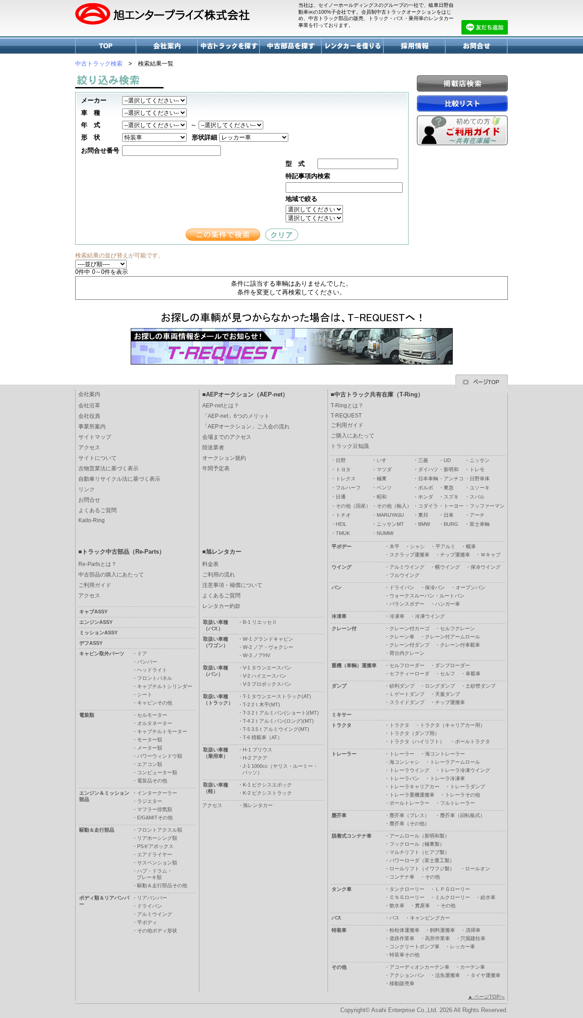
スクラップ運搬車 (409, 554)
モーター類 (149, 739)
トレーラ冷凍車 (447, 778)
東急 (449, 487)
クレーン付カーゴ (409, 628)
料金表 (210, 564)
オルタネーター (154, 723)
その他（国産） (353, 506)
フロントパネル (154, 678)
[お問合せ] (477, 51)
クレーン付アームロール (452, 636)
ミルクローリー (452, 897)
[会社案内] (167, 51)
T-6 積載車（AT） (262, 737)
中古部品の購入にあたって (111, 574)
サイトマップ (94, 437)
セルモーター (152, 715)
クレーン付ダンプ (409, 645)
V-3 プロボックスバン (267, 684)
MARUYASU (390, 515)
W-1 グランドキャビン (268, 639)
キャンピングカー (430, 917)
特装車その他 (404, 954)
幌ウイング (447, 567)
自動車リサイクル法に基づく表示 (119, 479)
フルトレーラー (457, 803)
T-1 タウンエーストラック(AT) (277, 696)
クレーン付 (344, 628)
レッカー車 (462, 946)
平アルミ (445, 546)
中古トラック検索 (99, 63)
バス (337, 917)
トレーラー (344, 753)
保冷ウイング (485, 567)
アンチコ (454, 478)
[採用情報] (415, 51)
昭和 (382, 496)
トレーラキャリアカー (414, 786)
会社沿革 (89, 405)
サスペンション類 (157, 862)
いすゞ (384, 460)
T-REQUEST (346, 415)
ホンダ (425, 496)
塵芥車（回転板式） (462, 815)
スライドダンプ (406, 702)
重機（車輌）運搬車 (354, 665)
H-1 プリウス (257, 749)
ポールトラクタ (472, 741)
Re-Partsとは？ (97, 564)
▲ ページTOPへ (486, 996)
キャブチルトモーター (162, 731)
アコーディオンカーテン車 (419, 967)
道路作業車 (401, 938)
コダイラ (428, 506)
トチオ (343, 515)
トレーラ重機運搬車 (412, 794)
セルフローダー (406, 665)
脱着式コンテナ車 (352, 835)
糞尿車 (422, 905)
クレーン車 (401, 636)
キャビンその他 (154, 702)
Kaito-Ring (91, 520)
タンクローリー (406, 889)
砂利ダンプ (401, 686)
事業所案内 (92, 426)
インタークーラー (157, 793)
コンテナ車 (401, 876)
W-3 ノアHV (256, 655)
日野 (341, 460)
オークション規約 (224, 458)
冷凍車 (339, 616)
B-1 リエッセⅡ (260, 622)
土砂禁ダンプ (480, 686)
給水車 (488, 897)
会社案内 (89, 394)
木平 (394, 546)
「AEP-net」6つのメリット (236, 416)
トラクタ (342, 725)
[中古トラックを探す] (229, 51)
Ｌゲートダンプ (406, 694)
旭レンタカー (258, 805)
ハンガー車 (447, 604)
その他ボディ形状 (157, 930)
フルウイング (404, 575)
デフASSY (90, 643)
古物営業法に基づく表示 (108, 468)
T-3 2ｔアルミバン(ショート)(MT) (281, 712)
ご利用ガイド (347, 425)
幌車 (471, 546)
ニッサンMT (390, 524)
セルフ (447, 673)
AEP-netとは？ (220, 405)
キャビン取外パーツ (101, 653)
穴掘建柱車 (473, 938)
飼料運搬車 (442, 930)
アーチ (477, 515)
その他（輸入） (394, 506)
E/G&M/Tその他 (155, 817)
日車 (449, 515)
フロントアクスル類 (159, 830)
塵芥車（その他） (409, 823)
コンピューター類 (157, 772)
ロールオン (477, 868)
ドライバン (401, 587)
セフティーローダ (409, 673)
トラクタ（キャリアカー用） (452, 725)
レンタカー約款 (221, 606)
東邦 (423, 515)
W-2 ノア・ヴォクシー (268, 647)
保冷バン (435, 587)
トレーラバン (404, 778)
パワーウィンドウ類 (159, 756)
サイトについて (97, 458)
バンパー (147, 661)
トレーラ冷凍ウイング (465, 770)
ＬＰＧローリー (452, 889)
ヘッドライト (152, 670)
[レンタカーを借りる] (353, 51)
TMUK (343, 533)
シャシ (417, 546)
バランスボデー (406, 604)
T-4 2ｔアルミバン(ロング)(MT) (278, 721)
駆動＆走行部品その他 (162, 885)
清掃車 (473, 930)
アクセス (89, 447)
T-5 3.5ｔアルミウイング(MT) (276, 729)
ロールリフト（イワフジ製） (422, 868)
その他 (432, 876)
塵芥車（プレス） (409, 815)
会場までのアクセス (226, 437)
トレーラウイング (409, 770)
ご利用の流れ (218, 574)
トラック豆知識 (350, 446)
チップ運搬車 (455, 554)
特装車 (339, 930)
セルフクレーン (457, 628)
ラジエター (149, 801)
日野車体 (480, 478)
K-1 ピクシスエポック (267, 784)
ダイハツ (428, 469)
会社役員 (89, 416)
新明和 (451, 469)
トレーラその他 (462, 794)
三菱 (423, 460)
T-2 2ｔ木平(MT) (261, 704)
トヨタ (343, 469)
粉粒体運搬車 (404, 930)
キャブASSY (93, 611)
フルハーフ (348, 487)
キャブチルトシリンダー (164, 686)
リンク (86, 489)
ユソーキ (480, 487)
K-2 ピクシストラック (267, 793)
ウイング (342, 567)
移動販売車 (401, 983)
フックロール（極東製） (417, 844)
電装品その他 (152, 780)
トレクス (346, 478)
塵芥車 (339, 815)
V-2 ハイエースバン (264, 676)
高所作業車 (437, 938)
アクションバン (406, 975)
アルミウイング (406, 567)
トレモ (477, 469)
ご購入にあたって (352, 435)
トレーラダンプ (467, 786)
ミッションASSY (98, 632)
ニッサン (480, 460)
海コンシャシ (404, 762)
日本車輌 (428, 478)
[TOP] (106, 51)
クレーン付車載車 (460, 645)
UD (447, 460)
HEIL (341, 524)
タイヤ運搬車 (485, 975)
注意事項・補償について (232, 585)
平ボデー (342, 546)
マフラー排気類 (154, 809)
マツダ (384, 469)
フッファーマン (487, 506)
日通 (341, 496)
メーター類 (149, 748)
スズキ (451, 496)
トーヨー (454, 506)
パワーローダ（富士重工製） (422, 860)
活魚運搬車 (447, 975)
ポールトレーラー (409, 803)
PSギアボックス (155, 846)
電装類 (86, 715)
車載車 (473, 673)
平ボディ (147, 922)
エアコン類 (149, 764)
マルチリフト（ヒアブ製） (419, 852)
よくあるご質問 (97, 510)
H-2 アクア (255, 758)
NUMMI (385, 533)
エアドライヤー (154, 854)
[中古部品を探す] (291, 51)
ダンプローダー (452, 665)
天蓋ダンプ (447, 694)
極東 (382, 478)
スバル (477, 496)
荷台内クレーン (406, 653)
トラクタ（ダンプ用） (414, 733)
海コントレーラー (445, 753)
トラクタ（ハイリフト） (417, 741)
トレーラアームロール (455, 762)
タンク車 (342, 889)
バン (337, 587)
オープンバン (470, 587)
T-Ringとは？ (347, 405)
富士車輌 (480, 524)
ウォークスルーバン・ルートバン (427, 595)
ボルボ (425, 487)
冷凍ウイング (430, 616)
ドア (142, 653)
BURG (451, 524)
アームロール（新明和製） (419, 835)
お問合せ (89, 500)
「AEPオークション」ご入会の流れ (246, 426)
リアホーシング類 (157, 838)
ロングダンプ (440, 686)
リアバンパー (152, 897)
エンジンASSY (96, 622)
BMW (424, 524)
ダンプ (339, 686)
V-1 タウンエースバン (267, 667)
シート (144, 694)
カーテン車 (472, 967)
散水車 (396, 905)
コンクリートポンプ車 (414, 946)
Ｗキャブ (491, 554)
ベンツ (384, 487)
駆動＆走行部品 (96, 830)
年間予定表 (216, 468)
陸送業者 (213, 447)
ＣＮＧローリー (406, 897)
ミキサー (342, 714)
